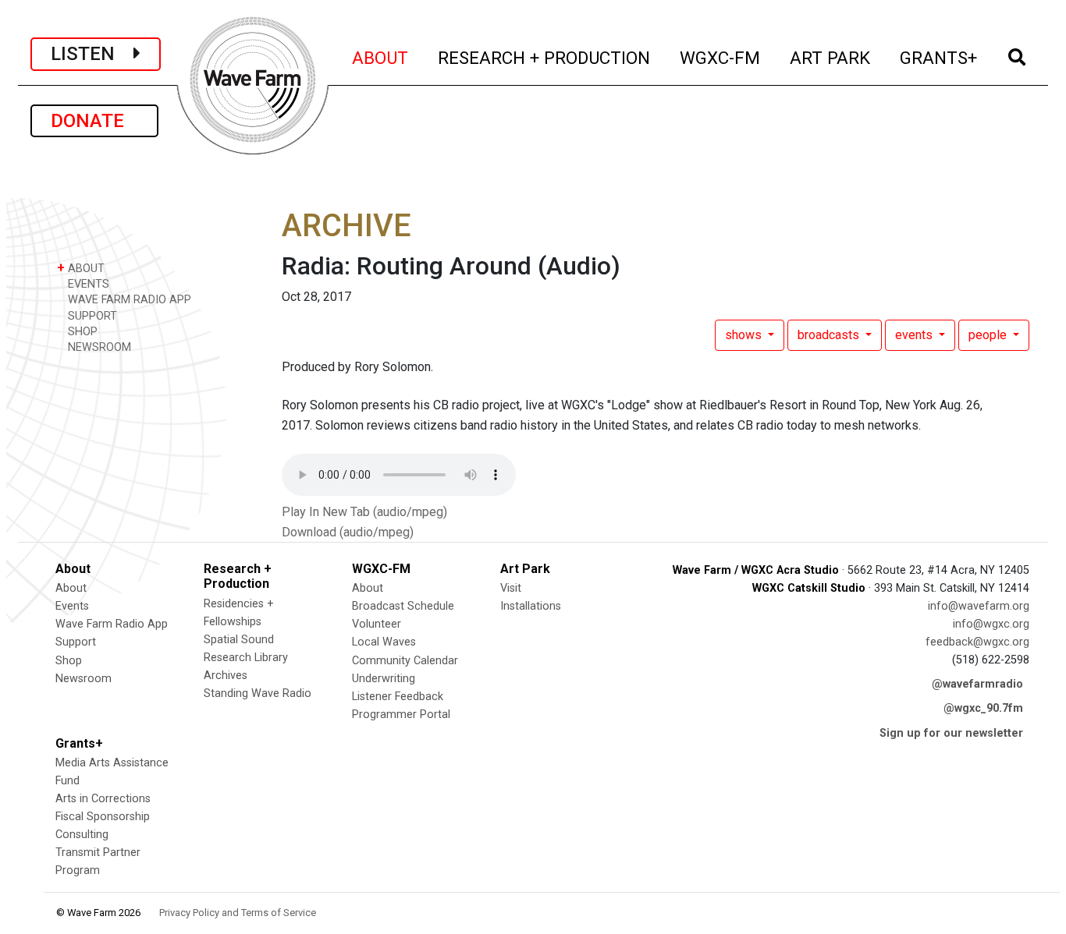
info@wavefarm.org (978, 606)
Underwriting (383, 678)
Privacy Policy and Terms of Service (237, 912)
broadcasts (830, 334)
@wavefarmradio (977, 684)
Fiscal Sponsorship (102, 816)
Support (75, 642)
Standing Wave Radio (257, 693)
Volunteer (376, 624)
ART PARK (830, 57)
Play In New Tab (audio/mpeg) (364, 511)
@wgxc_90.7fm (983, 708)
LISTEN (92, 54)
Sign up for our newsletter (951, 733)
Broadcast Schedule (403, 606)
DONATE (94, 121)
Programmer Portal (401, 714)
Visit (510, 588)
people (989, 334)
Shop (68, 660)
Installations (530, 606)
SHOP (81, 331)
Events (72, 606)
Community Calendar (405, 660)
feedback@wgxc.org (977, 642)
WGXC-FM (720, 57)
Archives (225, 675)
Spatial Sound (239, 639)
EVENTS (87, 284)
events (915, 334)
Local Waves (384, 642)
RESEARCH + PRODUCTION (544, 57)
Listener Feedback (397, 696)
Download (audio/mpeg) (348, 532)
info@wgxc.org (991, 624)
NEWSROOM (98, 347)
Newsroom (83, 678)
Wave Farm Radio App (111, 624)
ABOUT (380, 57)
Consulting (81, 834)
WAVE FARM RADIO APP (128, 299)
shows (745, 334)
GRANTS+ (939, 57)
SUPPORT (91, 316)
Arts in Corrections (103, 798)
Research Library (246, 657)
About (71, 588)
